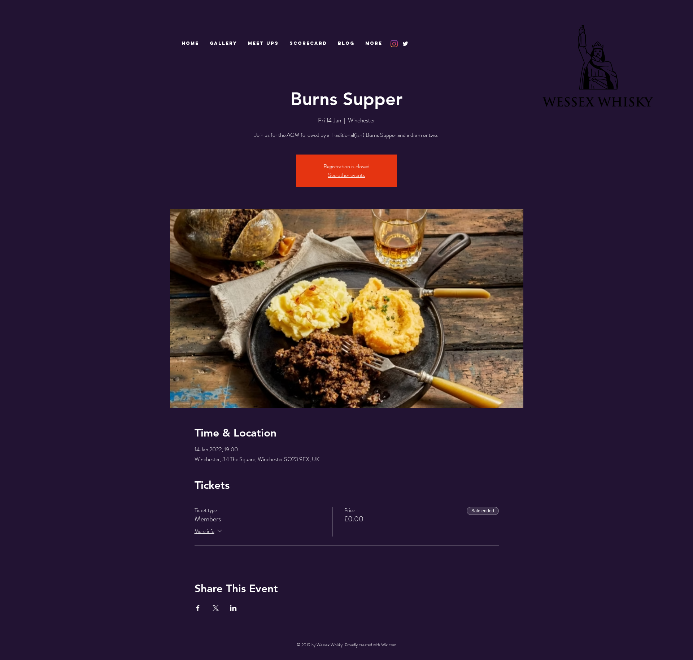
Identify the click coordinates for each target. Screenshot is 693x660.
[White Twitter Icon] (405, 43)
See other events (346, 175)
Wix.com (388, 645)
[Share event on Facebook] (198, 608)
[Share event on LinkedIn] (233, 608)
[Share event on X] (215, 608)
